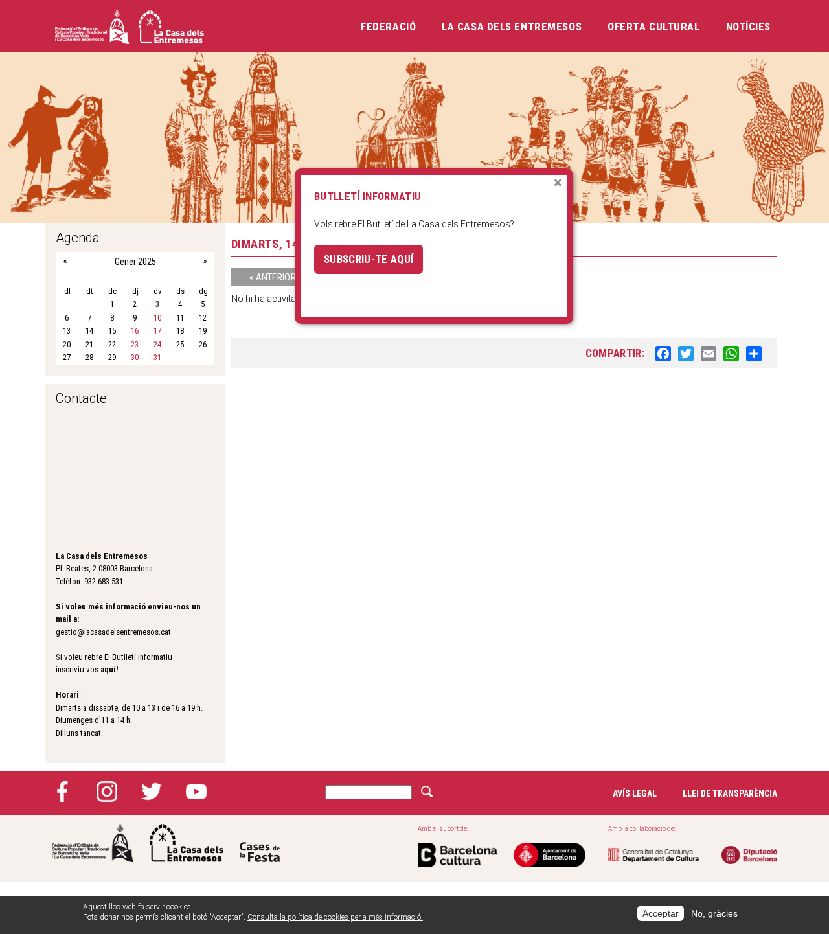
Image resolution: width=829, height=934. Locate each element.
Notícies (748, 26)
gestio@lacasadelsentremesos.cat (113, 632)
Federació (388, 26)
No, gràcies (714, 913)
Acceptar (660, 913)
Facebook (62, 791)
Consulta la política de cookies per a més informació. (335, 917)
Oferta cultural (653, 26)
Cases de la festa (260, 843)
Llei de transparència (730, 793)
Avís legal (635, 793)
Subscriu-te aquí (368, 259)
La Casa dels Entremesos (512, 26)
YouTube (196, 791)
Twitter (151, 791)
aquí (108, 669)
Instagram (107, 791)
